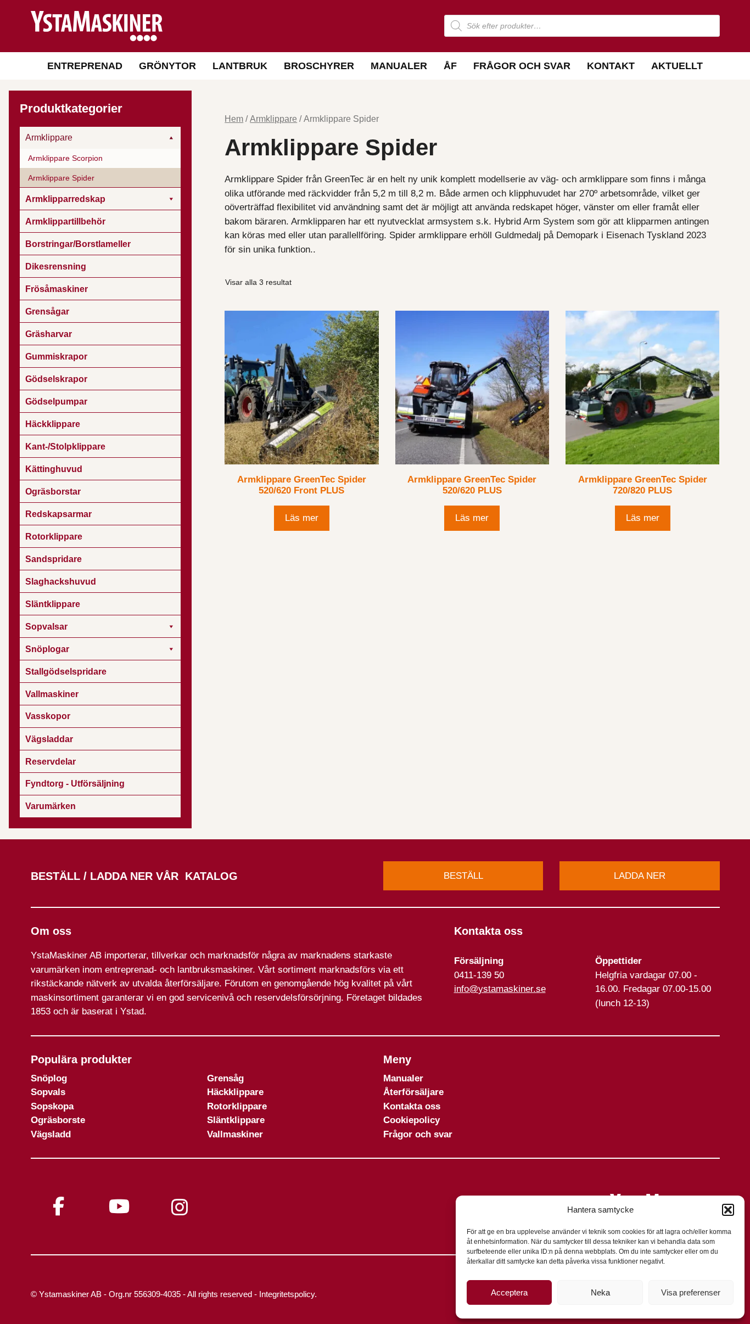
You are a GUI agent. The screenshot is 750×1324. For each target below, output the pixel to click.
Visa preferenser (690, 1292)
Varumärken (50, 806)
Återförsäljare (413, 1092)
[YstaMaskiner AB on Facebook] (59, 1206)
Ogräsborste (58, 1120)
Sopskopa (52, 1106)
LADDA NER (639, 876)
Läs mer (301, 518)
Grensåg (225, 1078)
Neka (600, 1292)
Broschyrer (319, 65)
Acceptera (509, 1292)
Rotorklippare (237, 1106)
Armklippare (273, 119)
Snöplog (49, 1078)
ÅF (450, 65)
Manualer (399, 65)
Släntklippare (236, 1120)
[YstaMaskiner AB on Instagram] (180, 1207)
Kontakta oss (411, 1106)
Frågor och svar (521, 65)
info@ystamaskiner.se (500, 989)
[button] (728, 1209)
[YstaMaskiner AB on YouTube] (119, 1206)
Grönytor (167, 65)
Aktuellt (677, 65)
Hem (234, 119)
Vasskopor (47, 716)
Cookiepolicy (411, 1120)
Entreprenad (84, 65)
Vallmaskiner (235, 1134)
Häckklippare (235, 1092)
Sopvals (48, 1092)
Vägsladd (51, 1134)
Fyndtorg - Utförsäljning (75, 783)
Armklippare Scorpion (65, 158)
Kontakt (611, 65)
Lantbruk (239, 65)
